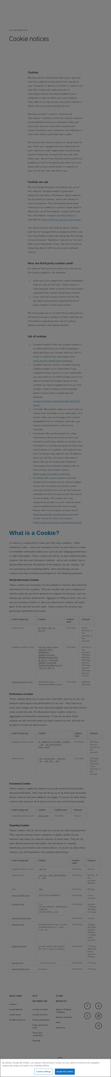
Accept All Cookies (65, 1071)
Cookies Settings (43, 1071)
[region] (55, 1068)
